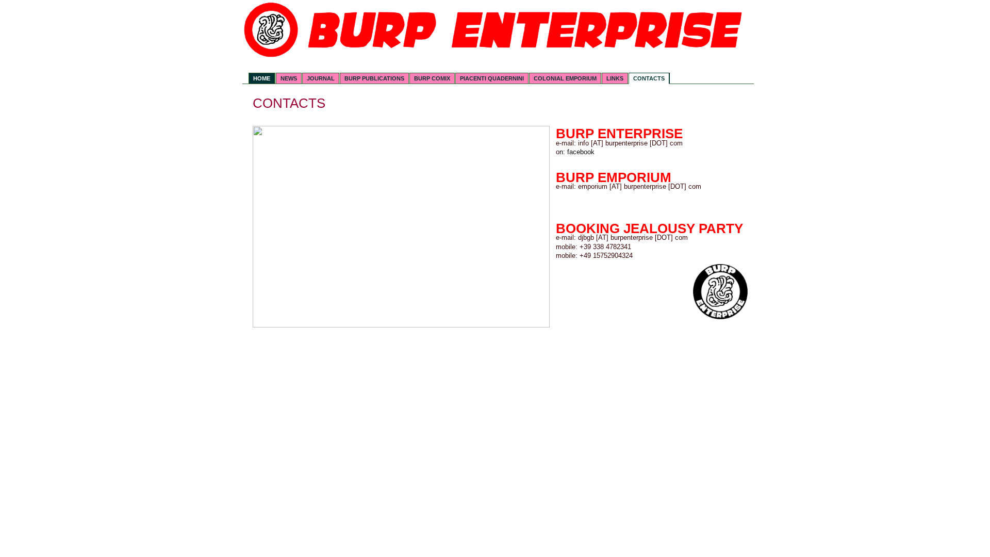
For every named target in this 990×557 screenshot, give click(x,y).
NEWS (288, 78)
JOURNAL (321, 78)
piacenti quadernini (492, 78)
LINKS (614, 78)
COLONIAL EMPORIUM (565, 78)
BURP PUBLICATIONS (374, 78)
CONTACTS (649, 78)
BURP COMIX (432, 78)
